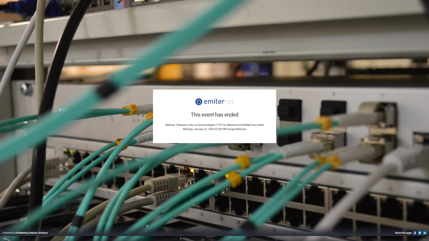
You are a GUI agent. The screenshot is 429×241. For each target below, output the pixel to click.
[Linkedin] (424, 232)
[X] (419, 232)
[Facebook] (414, 232)
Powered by (25, 232)
